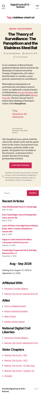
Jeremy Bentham (25, 92)
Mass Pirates (10, 316)
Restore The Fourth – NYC (16, 360)
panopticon (31, 175)
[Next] (35, 264)
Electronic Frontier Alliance (16, 288)
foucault (16, 173)
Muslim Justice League (14, 321)
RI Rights (8, 376)
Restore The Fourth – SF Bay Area (19, 365)
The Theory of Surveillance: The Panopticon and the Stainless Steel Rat (20, 41)
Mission (12, 29)
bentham (8, 173)
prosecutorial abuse (13, 178)
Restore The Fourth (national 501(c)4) (21, 294)
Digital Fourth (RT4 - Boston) (20, 6)
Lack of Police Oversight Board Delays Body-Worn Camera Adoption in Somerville (20, 228)
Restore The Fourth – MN (15, 355)
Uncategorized (24, 29)
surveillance (10, 180)
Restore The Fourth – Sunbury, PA (19, 371)
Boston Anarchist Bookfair (16, 311)
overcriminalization (19, 175)
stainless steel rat (28, 178)
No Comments (22, 57)
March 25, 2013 (31, 53)
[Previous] (6, 264)
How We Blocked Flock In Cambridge (19, 207)
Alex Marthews (14, 53)
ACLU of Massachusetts (15, 306)
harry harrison (25, 173)
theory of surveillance (23, 180)
